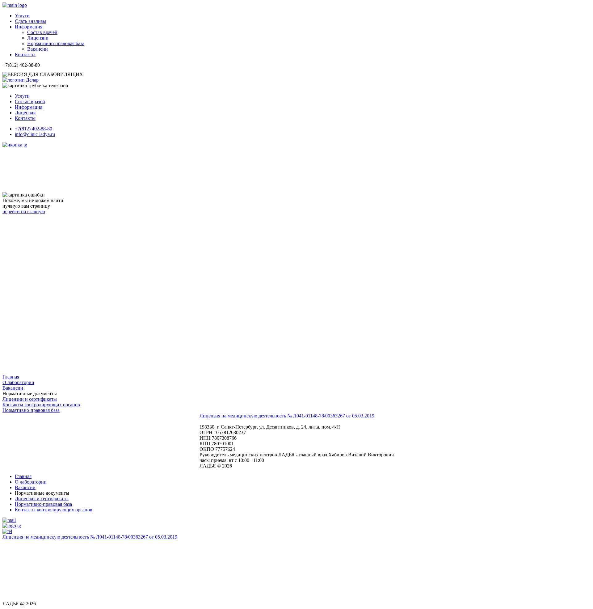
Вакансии (37, 49)
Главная (23, 476)
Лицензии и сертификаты (29, 399)
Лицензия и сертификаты (42, 498)
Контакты (25, 54)
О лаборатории (18, 382)
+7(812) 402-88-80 (33, 128)
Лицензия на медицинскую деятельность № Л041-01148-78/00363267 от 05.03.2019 (287, 415)
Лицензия (25, 112)
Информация (28, 26)
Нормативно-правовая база (55, 43)
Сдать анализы (30, 21)
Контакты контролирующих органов (41, 404)
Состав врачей (42, 32)
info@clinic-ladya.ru (35, 134)
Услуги (22, 15)
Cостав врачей (30, 101)
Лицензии (37, 37)
